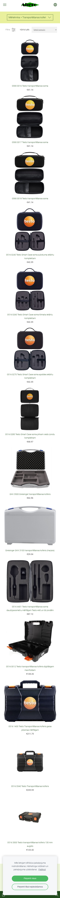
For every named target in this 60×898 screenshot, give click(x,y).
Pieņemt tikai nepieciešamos (30, 887)
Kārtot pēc (24, 29)
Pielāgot (42, 869)
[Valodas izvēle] (55, 5)
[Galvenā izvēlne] (5, 5)
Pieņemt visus (30, 878)
